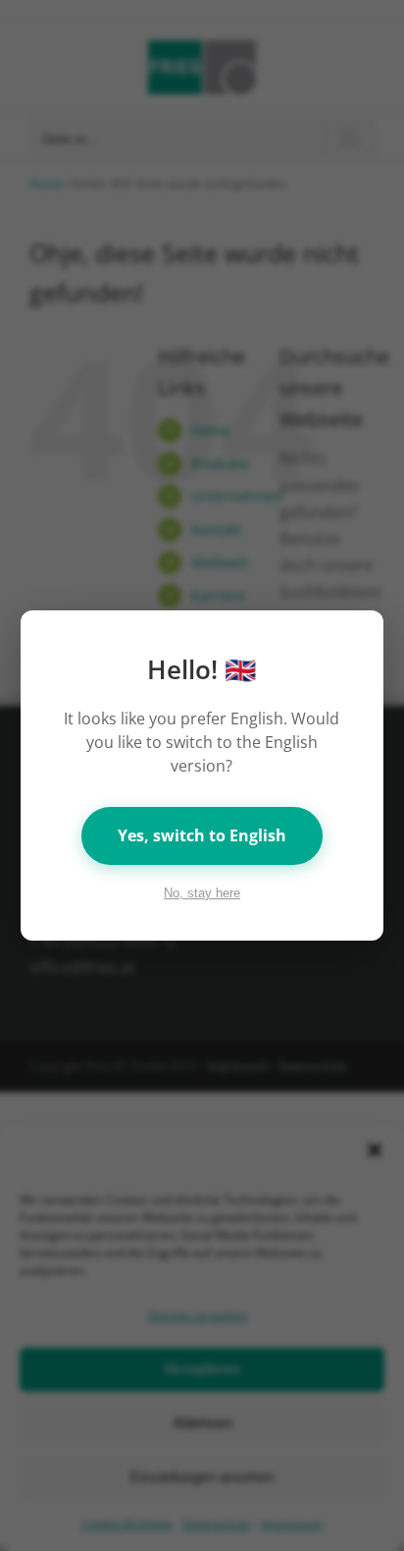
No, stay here (202, 893)
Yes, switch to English (202, 835)
